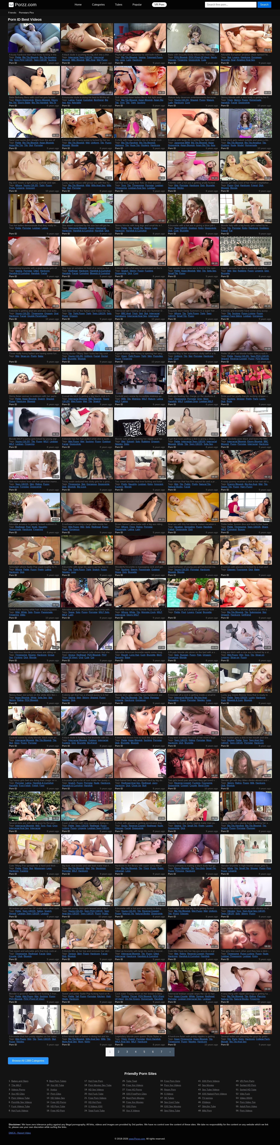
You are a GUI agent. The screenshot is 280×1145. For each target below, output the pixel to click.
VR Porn (159, 4)
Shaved (194, 100)
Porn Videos (246, 1110)
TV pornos (207, 1098)
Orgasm (48, 313)
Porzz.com (25, 4)
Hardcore (137, 60)
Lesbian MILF (206, 401)
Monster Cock (148, 612)
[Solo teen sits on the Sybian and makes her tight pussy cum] (87, 294)
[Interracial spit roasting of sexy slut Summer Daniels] (140, 294)
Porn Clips (56, 1093)
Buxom (241, 529)
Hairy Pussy (246, 486)
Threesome (138, 185)
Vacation (178, 526)
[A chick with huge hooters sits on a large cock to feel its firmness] (140, 123)
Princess (179, 871)
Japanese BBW (182, 142)
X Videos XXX (95, 1106)
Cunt (187, 102)
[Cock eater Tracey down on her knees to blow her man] (140, 977)
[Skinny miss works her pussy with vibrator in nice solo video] (246, 891)
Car (92, 657)
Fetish (171, 529)
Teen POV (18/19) (23, 60)
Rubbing (242, 270)
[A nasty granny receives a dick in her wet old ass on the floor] (246, 464)
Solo (109, 313)
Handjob (225, 102)
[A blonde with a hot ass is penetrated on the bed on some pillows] (140, 251)
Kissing (32, 655)
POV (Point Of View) (199, 57)
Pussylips (158, 356)
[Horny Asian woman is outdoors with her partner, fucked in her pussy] (34, 379)
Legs (122, 60)
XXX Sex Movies (172, 1106)
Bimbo (180, 188)
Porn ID (13, 63)
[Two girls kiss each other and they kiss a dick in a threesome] (246, 934)
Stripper (241, 398)
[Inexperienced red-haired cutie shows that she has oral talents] (87, 635)
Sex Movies (208, 1085)
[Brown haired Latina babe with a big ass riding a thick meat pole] (140, 507)
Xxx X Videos (133, 1110)
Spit (141, 313)
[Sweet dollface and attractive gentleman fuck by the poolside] (193, 592)
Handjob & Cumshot (83, 230)
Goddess (264, 228)
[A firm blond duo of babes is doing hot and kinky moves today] (87, 1019)
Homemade (255, 100)
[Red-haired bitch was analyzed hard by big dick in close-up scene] (140, 763)
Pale (199, 655)
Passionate (120, 529)
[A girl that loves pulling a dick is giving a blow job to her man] (193, 422)
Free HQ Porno (134, 1089)
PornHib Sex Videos (21, 1102)
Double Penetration (37, 316)
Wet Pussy (102, 60)
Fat (230, 230)
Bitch (159, 655)
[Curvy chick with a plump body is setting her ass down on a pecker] (246, 806)
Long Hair (134, 655)
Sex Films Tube (172, 1110)
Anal (233, 60)
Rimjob (12, 913)
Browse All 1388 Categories (28, 1060)
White (180, 444)
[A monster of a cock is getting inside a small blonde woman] (193, 678)
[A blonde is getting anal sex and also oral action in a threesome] (34, 294)
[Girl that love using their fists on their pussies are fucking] (140, 166)
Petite (18, 57)
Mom (208, 740)
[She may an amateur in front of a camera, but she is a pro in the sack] (87, 251)
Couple (193, 785)
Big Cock (81, 486)
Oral (236, 185)
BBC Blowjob (77, 60)
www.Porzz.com (137, 1138)
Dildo (126, 444)
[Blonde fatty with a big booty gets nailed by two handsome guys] (246, 208)
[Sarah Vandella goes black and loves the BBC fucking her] (246, 422)
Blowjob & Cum (235, 700)
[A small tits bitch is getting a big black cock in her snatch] (87, 379)
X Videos (168, 1093)
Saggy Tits (226, 486)
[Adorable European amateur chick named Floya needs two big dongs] (246, 38)
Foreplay (24, 486)
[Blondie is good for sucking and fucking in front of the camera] (34, 977)
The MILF (16, 1085)
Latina (71, 100)
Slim (149, 356)
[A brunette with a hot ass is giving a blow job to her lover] (193, 208)
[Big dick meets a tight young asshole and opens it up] (34, 166)
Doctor (104, 356)
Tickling (125, 996)
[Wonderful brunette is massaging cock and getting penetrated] (140, 550)
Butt (144, 785)
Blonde (74, 145)
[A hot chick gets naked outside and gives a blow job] (246, 123)
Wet (88, 142)
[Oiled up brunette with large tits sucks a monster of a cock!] (140, 934)
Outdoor (225, 145)
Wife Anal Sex (98, 185)
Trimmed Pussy (155, 57)
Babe (40, 356)
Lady (128, 60)
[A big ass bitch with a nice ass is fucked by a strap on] (246, 635)
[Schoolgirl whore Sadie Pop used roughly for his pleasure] (34, 550)
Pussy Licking (248, 313)
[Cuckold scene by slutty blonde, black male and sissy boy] (34, 720)
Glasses (172, 60)
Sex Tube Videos (210, 1089)
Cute (203, 60)
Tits (11, 60)
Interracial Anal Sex (137, 316)
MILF (144, 398)
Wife (109, 185)
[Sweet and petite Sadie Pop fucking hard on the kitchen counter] (87, 977)
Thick (230, 100)
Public (187, 484)
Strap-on (25, 356)
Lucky (262, 398)
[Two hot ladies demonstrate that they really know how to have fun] (34, 208)
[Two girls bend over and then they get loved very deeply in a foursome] (193, 763)
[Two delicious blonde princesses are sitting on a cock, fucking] (34, 635)
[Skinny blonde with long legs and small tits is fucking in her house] (140, 208)
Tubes (118, 4)
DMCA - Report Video (20, 1133)
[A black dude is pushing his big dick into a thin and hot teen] (87, 38)
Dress (118, 572)
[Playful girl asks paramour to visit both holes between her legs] (140, 38)
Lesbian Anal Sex (137, 188)
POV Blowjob (180, 57)
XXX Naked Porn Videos (214, 1093)
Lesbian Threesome (231, 956)
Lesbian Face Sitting (231, 316)
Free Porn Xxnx (172, 1081)
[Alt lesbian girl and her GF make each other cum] (34, 891)
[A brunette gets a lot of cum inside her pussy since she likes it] (87, 763)
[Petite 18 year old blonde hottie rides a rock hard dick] (246, 336)
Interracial (101, 228)
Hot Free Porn (95, 1081)
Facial (79, 100)
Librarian (119, 871)
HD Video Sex (58, 1098)
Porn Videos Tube (20, 1098)
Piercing (261, 996)
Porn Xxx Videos (172, 1085)
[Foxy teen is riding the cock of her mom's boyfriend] (193, 720)
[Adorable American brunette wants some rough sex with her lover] (140, 635)
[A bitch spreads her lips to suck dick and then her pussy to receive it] (246, 251)
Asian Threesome (183, 1039)
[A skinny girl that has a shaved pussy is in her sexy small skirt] (87, 678)
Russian (184, 655)
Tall (77, 996)
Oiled (36, 270)
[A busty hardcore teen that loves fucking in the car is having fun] (34, 38)
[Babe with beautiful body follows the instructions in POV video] (193, 38)
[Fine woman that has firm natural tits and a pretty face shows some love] (193, 464)
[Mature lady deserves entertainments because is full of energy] (193, 80)
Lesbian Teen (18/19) (98, 828)
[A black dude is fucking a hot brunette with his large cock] (87, 720)
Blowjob (66, 145)
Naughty (132, 484)
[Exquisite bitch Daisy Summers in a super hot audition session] (193, 294)
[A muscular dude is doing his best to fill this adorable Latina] (87, 80)
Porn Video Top (248, 1102)
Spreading (189, 526)
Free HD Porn (58, 1110)
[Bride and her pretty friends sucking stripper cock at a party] (246, 379)
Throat (133, 996)
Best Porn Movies (135, 1098)
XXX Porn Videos (211, 1081)
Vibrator (231, 911)
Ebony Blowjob (42, 100)
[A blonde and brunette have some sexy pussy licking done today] (246, 294)
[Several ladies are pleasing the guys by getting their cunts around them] (246, 1019)
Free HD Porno (58, 1102)
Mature (210, 100)
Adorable (76, 102)
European (256, 57)
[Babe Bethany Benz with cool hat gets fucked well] (34, 80)
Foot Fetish (25, 785)
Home (78, 4)
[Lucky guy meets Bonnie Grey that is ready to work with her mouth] (246, 678)
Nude (233, 145)
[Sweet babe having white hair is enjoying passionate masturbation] (34, 592)
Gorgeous (258, 316)
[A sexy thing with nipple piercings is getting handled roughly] (246, 977)
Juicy (154, 783)
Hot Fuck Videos (19, 1110)
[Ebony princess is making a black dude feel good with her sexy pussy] (193, 849)
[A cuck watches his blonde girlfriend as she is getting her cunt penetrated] (246, 592)
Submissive (255, 612)
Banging (119, 657)
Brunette (225, 60)
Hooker (230, 740)
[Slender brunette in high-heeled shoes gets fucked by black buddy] (246, 849)
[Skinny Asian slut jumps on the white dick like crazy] (34, 678)
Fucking (149, 270)
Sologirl (130, 441)
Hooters (145, 145)
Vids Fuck (245, 1093)
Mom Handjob (153, 1039)
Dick (202, 185)
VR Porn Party (247, 1081)
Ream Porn (170, 1089)
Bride (229, 401)
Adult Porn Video (248, 1106)
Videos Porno (18, 1089)
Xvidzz (53, 1089)
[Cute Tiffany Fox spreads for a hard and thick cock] (34, 849)
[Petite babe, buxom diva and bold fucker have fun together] (246, 507)
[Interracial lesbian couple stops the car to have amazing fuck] (193, 977)
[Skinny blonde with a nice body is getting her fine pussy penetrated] (246, 80)
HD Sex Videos (96, 1089)
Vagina (142, 57)
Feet (42, 785)
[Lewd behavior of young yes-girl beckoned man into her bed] (193, 550)
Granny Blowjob (235, 484)
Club (20, 956)
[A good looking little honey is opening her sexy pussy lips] (140, 336)
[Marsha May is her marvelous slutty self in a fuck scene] (193, 336)
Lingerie (20, 188)
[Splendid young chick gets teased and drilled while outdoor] (87, 891)
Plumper (251, 828)
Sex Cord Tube (172, 1102)
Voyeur (71, 655)
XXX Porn (131, 1106)
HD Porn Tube (58, 1106)
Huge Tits (135, 145)
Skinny (237, 100)
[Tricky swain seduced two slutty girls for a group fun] (87, 464)
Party (255, 398)
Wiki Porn (207, 1110)
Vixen (124, 356)
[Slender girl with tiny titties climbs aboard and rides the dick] (246, 763)
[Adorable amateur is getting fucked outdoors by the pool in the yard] (34, 507)
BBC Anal (90, 60)
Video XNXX (246, 1098)
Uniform (95, 142)
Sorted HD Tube (248, 1089)
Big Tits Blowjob (30, 57)
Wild (88, 185)
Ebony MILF (133, 614)
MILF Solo (104, 612)
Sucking (52, 60)
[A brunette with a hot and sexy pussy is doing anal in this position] (140, 891)
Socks (124, 825)
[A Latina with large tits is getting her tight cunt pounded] (193, 123)
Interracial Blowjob (77, 228)
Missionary (39, 868)
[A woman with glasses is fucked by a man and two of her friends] (246, 550)
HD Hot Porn (94, 1102)
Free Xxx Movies (134, 1102)
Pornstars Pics (26, 12)
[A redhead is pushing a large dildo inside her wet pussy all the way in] (87, 507)
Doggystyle (194, 60)
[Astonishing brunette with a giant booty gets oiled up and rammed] (34, 251)
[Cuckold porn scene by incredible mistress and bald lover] (140, 379)
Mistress (136, 398)
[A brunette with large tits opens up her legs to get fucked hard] (87, 550)
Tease (71, 612)
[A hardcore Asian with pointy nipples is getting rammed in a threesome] (193, 1019)
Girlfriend (246, 614)
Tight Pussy (79, 313)
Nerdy (214, 57)
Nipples (119, 444)
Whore (18, 185)
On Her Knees (132, 999)
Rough (124, 655)
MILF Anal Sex (122, 1041)
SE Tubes (169, 1098)
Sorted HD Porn (248, 1085)
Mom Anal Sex (69, 1041)
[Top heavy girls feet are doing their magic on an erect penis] (34, 763)
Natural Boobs (175, 486)
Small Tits (138, 228)
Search (264, 4)
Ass (69, 102)
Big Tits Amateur (48, 57)
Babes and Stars (19, 1081)
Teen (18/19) (40, 60)
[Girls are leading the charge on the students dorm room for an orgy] (193, 379)
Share (265, 526)
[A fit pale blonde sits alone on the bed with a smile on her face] (193, 635)
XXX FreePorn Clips (136, 1093)
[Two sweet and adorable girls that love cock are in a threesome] (34, 934)
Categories (98, 4)
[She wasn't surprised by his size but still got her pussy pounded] (87, 208)
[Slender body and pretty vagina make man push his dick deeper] (193, 806)
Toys (122, 102)
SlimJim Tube (209, 1106)
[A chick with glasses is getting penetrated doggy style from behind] (140, 806)
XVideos (206, 1102)
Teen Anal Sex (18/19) (253, 911)
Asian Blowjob (145, 100)
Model (240, 145)
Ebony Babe (24, 102)
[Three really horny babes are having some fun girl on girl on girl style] (34, 336)
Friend (254, 185)
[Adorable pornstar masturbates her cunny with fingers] (87, 592)
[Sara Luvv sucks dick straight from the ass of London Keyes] (34, 123)
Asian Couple (181, 996)
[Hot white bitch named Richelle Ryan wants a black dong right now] (140, 592)
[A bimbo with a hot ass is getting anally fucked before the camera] (193, 166)
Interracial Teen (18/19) (80, 57)
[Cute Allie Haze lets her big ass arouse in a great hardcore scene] (193, 934)
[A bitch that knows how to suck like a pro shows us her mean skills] (140, 720)
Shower (254, 868)
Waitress (119, 145)
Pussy (202, 100)
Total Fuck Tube (96, 1110)
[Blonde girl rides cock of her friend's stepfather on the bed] (246, 166)
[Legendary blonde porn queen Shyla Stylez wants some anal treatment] (140, 1019)
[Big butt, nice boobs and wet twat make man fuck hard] (87, 849)
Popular (137, 4)
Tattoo (40, 911)
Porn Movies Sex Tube (99, 1085)
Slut (229, 57)
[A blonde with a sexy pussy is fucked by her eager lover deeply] (87, 123)
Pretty (12, 188)
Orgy (199, 398)
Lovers (235, 57)
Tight (133, 102)
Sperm (134, 569)
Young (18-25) (181, 100)
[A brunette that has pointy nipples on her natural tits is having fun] (34, 1019)
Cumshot (88, 100)
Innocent (30, 188)
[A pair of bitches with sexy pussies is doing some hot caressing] (87, 806)
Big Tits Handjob (40, 102)
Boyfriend (99, 100)
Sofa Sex (211, 270)
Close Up (136, 785)
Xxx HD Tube (57, 1085)
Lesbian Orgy (191, 401)
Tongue (72, 953)
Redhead (73, 270)
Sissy (16, 742)
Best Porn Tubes (57, 1081)
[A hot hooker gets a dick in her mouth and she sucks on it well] (246, 720)
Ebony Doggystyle (24, 100)
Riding (38, 484)
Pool (28, 526)
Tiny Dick (200, 868)
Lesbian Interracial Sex (189, 999)
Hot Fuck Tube (95, 1093)
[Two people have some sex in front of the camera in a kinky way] (193, 251)
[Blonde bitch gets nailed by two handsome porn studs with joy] (140, 678)
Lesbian (151, 188)
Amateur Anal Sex (246, 60)
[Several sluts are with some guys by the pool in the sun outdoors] (34, 806)
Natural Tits (205, 484)
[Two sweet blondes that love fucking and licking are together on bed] (140, 464)
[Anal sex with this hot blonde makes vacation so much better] (193, 507)
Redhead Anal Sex (130, 783)
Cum (135, 273)
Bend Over (203, 785)
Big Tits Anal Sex (237, 1041)
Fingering (182, 60)
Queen (131, 1039)
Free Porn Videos (97, 1098)
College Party (263, 1039)
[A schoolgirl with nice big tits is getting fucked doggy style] (193, 891)
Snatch (124, 270)
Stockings (101, 868)
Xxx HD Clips (18, 1093)
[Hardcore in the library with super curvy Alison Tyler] (140, 849)
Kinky (201, 228)
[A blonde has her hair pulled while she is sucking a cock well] (87, 422)
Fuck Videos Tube (20, 1106)
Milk (252, 783)
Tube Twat (131, 1081)
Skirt (78, 697)
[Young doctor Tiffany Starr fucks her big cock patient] (87, 336)
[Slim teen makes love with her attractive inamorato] (34, 464)
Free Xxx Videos (134, 1085)
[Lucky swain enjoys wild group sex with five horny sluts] (87, 166)
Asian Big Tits (16, 145)
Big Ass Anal (251, 484)
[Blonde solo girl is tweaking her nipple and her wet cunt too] (140, 422)
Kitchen (101, 996)
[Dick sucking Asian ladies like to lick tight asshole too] (140, 80)
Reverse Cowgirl (238, 358)
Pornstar (38, 145)
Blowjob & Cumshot (100, 273)
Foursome (242, 569)
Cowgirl (184, 785)
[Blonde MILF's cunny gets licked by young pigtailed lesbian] (34, 422)
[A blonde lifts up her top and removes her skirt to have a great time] (87, 934)
